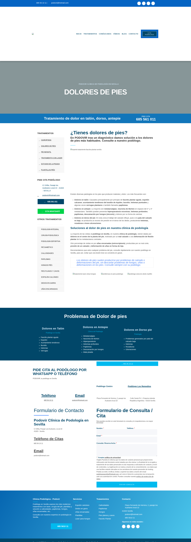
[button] (72, 274)
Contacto (133, 34)
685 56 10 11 (48, 400)
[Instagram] (148, 3)
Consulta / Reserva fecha (106, 443)
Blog (124, 34)
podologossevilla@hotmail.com (107, 474)
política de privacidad (113, 457)
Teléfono (48, 395)
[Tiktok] (153, 3)
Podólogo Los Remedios (139, 386)
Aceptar (109, 457)
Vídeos (116, 34)
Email (80, 395)
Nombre (99, 428)
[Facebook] (139, 3)
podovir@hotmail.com (80, 400)
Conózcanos (105, 34)
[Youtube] (144, 3)
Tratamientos (90, 34)
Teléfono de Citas (48, 439)
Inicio (79, 34)
